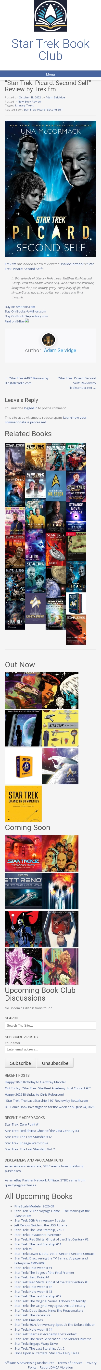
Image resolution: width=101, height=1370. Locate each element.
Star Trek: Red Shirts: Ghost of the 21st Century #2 (51, 1239)
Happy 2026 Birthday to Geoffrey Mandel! (35, 1082)
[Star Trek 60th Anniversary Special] (60, 870)
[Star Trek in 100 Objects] (60, 745)
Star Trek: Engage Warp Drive (26, 1143)
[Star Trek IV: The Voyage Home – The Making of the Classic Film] (23, 870)
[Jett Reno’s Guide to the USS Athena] (23, 908)
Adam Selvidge (55, 97)
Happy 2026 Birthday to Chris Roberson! (34, 1094)
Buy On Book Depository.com (26, 316)
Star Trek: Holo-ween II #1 (33, 1268)
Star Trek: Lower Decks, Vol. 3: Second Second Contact (54, 1253)
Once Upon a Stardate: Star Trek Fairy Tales (46, 1353)
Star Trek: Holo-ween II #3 (33, 1291)
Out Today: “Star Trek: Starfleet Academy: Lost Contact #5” (48, 1088)
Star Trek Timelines (28, 1320)
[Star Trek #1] (60, 983)
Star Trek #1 (23, 1249)
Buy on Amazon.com (20, 306)
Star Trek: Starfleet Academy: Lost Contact (45, 1334)
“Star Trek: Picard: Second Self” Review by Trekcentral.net (77, 383)
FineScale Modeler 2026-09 (34, 1206)
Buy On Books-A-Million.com (25, 311)
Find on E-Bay (15, 321)
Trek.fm (10, 264)
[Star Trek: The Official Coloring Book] (60, 783)
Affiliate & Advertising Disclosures (29, 1363)
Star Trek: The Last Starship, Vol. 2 (30, 1149)
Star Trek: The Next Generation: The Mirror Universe (53, 1339)
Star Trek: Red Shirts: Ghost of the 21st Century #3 (42, 1130)
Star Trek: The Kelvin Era (32, 1315)
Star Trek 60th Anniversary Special (39, 1220)
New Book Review (29, 101)
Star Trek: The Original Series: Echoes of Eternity (50, 1301)
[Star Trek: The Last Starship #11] (23, 983)
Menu (50, 74)
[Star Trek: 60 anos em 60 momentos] (23, 821)
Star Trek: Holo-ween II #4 (33, 1329)
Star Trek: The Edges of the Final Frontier (44, 1272)
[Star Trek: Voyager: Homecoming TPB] (23, 745)
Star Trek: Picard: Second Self (43, 109)
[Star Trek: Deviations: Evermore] (23, 946)
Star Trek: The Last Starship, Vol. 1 (39, 1230)
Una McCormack (72, 264)
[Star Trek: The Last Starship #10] (60, 707)
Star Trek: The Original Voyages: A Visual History (50, 1305)
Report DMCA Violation (56, 1367)
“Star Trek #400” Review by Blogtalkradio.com (27, 380)
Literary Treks (24, 105)
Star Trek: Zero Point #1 (22, 1124)
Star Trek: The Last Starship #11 (37, 1244)
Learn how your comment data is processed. (46, 420)
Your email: (13, 1043)
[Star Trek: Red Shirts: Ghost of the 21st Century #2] (60, 946)
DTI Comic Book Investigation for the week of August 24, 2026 (49, 1107)
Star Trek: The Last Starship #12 (28, 1137)
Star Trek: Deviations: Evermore (37, 1234)
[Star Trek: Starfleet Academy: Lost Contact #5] (23, 707)
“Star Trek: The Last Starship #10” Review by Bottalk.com (46, 1100)
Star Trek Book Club (51, 50)
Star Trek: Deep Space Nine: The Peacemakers (49, 1310)
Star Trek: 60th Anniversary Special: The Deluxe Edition (54, 1324)
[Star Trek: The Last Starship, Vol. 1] (60, 908)
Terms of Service (70, 1363)
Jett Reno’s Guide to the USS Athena (40, 1225)
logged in (31, 408)
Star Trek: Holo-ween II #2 (33, 1286)
